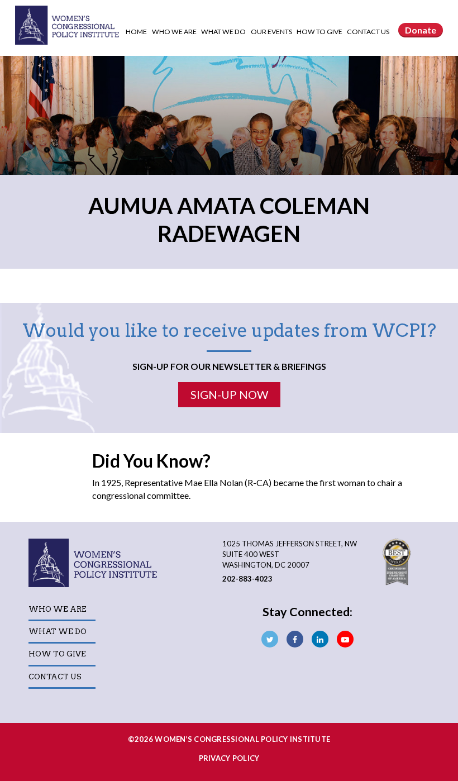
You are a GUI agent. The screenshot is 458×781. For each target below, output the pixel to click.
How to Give (320, 31)
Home (136, 31)
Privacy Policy (229, 758)
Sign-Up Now (229, 394)
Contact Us (368, 31)
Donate (420, 30)
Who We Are (175, 31)
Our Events (272, 31)
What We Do (224, 31)
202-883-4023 (247, 578)
